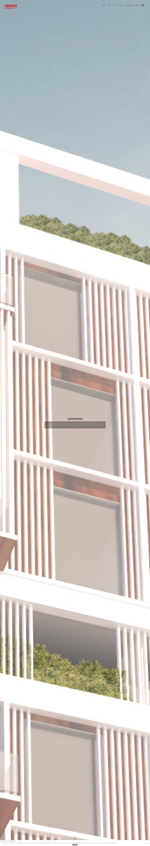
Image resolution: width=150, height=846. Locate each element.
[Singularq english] (11, 6)
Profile (115, 5)
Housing (71, 418)
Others (79, 418)
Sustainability (128, 5)
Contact (136, 5)
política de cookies (95, 843)
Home (104, 5)
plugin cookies (146, 843)
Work (109, 5)
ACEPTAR (75, 844)
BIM (121, 5)
